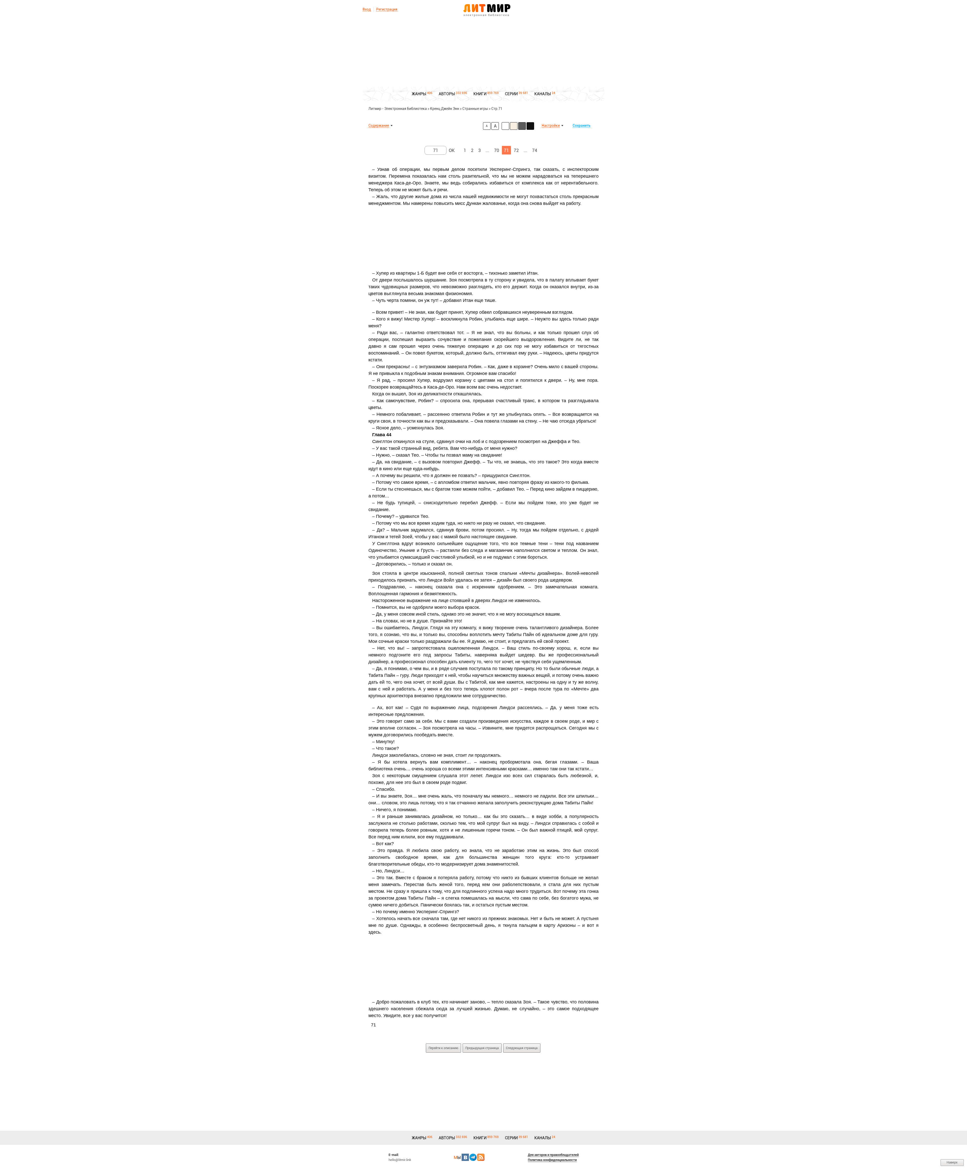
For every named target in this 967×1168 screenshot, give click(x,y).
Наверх (952, 1162)
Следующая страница (522, 1048)
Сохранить (582, 125)
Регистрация (386, 9)
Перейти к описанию (443, 1048)
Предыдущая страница (482, 1048)
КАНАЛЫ (542, 93)
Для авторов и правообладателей (553, 1155)
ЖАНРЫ (419, 93)
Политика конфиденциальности (552, 1160)
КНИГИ (480, 93)
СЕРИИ (511, 93)
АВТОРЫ (447, 93)
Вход (367, 9)
